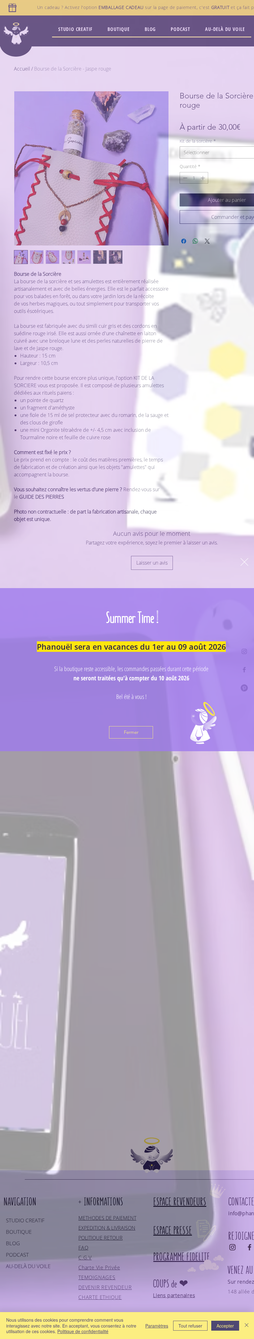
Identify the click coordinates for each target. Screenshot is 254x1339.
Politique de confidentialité (82, 1331)
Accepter (225, 1326)
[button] (244, 562)
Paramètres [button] (156, 1326)
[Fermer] (246, 1325)
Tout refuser (190, 1326)
